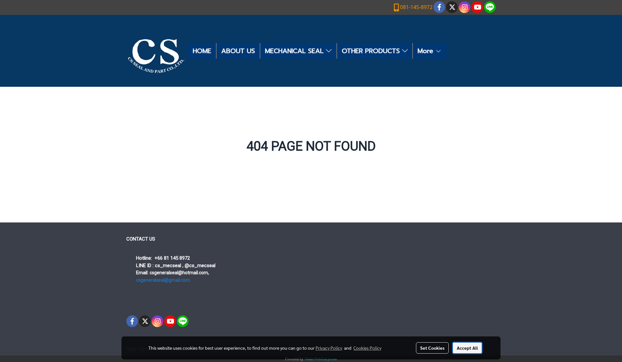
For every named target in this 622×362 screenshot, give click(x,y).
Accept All (467, 348)
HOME (202, 51)
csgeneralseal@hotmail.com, (179, 272)
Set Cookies (432, 348)
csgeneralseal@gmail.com (163, 280)
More (426, 51)
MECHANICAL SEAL (295, 51)
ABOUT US (238, 51)
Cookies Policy (367, 348)
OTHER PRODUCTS (372, 51)
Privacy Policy (329, 348)
